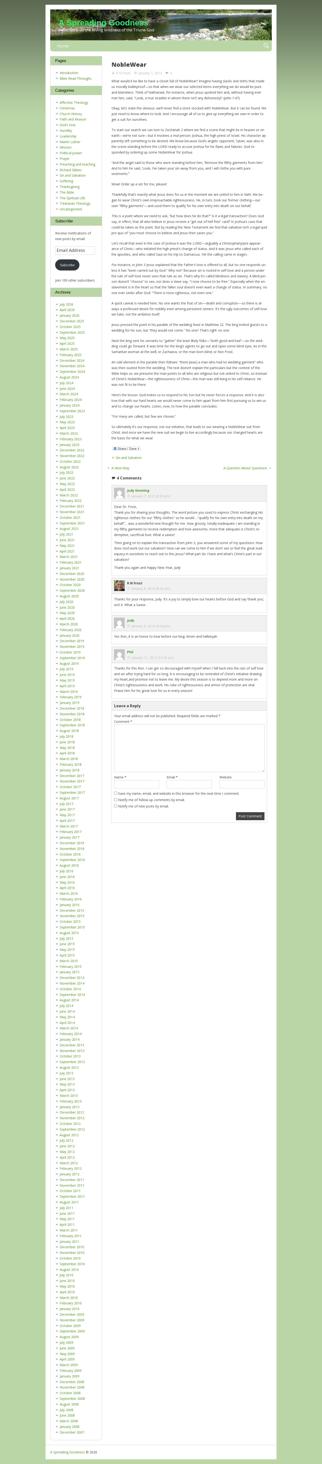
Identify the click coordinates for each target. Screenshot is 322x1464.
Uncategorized (71, 209)
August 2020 (69, 596)
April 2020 (67, 618)
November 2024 (72, 366)
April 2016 (67, 888)
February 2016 (71, 899)
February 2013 (71, 1101)
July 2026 (66, 304)
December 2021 (72, 506)
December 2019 (72, 641)
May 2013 (67, 1084)
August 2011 (69, 1202)
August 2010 (69, 1269)
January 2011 (69, 1241)
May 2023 (67, 422)
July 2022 (66, 472)
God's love (68, 125)
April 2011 (67, 1224)
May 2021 (67, 545)
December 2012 (72, 1112)
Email (172, 777)
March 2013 (69, 1095)
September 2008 (72, 1398)
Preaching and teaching (77, 164)
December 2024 (72, 360)
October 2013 (70, 1056)
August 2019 (69, 663)
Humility (66, 130)
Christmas (67, 108)
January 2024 (69, 405)
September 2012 (72, 1129)
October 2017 (70, 787)
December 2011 (72, 1179)
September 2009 (72, 1331)
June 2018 (67, 742)
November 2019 (72, 646)
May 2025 (67, 338)
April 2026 (67, 310)
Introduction (69, 73)
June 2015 (67, 944)
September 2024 (72, 371)
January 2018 (69, 770)
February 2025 (71, 355)
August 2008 (69, 1404)
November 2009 (72, 1320)
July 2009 (66, 1342)
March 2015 (69, 961)
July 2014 (66, 1005)
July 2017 (66, 804)
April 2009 (67, 1359)
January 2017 (69, 837)
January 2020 (69, 635)
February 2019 (71, 697)
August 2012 (69, 1135)
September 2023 (72, 411)
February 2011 (71, 1236)
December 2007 (72, 1432)
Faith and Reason (73, 119)
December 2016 (72, 843)
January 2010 (69, 1308)
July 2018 (66, 736)
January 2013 (69, 1107)
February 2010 (71, 1303)
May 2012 (67, 1151)
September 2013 (72, 1062)
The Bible (67, 192)
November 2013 (72, 1050)
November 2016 (72, 848)
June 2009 (67, 1348)
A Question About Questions (245, 468)
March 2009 (69, 1365)
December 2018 (72, 708)
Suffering (66, 181)
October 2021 (70, 517)
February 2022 (71, 500)
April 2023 (67, 427)
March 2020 (69, 624)
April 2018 (67, 753)
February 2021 (71, 562)
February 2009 (71, 1370)
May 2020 (67, 613)
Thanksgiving (69, 186)
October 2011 (70, 1191)
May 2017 (67, 815)
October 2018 (70, 719)
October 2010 (70, 1258)
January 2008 (69, 1426)
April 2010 (67, 1292)
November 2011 (72, 1185)
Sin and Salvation (129, 457)
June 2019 (67, 674)
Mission (65, 147)
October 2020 (70, 584)
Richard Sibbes (71, 170)
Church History (71, 114)
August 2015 (69, 933)
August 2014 (69, 1000)
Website (225, 777)
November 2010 (72, 1252)
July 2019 (66, 669)
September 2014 (72, 994)
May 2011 (67, 1219)
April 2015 (67, 955)
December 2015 (72, 910)
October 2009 (70, 1325)
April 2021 (67, 551)
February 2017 (71, 831)
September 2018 (72, 725)
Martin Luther (70, 142)
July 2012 (66, 1140)
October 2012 (70, 1123)
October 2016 (70, 854)
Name (120, 777)
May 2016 (67, 882)
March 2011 (69, 1230)
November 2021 (72, 512)
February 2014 (71, 1033)
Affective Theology (74, 102)
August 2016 (69, 865)
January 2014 (69, 1039)
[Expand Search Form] (266, 45)
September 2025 (72, 332)
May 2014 (67, 1017)
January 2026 (69, 315)
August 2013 (69, 1067)
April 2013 (67, 1090)
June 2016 (67, 876)
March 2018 (69, 759)
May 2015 (67, 949)
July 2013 (66, 1073)
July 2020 (66, 601)
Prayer (65, 158)
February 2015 (71, 966)
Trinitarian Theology (75, 203)
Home (63, 46)
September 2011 (72, 1196)
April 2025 (67, 343)
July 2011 (66, 1208)
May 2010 (67, 1286)
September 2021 (72, 523)
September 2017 (72, 792)
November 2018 (72, 714)
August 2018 (69, 730)
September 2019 (72, 658)
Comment (123, 721)
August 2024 (69, 377)
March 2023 (69, 433)
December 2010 (72, 1247)
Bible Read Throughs (75, 78)
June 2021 (67, 540)
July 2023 (66, 416)
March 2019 (69, 691)
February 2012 (71, 1168)
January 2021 (69, 568)
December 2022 (72, 450)
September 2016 (72, 859)
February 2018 (71, 764)
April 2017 (67, 820)
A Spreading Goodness (103, 22)
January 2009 (69, 1376)
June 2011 (67, 1213)
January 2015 (69, 972)
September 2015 (72, 927)
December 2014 (72, 977)
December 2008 (72, 1382)
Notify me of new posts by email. (143, 806)
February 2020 (71, 630)
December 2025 (72, 321)
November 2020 (72, 579)
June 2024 (67, 388)
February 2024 (71, 399)
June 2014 (67, 1011)
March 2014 (69, 1028)
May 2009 (67, 1354)
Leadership (68, 136)
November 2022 (72, 455)
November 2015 (72, 916)
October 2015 (70, 921)
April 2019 (67, 686)
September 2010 (72, 1264)
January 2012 (69, 1174)
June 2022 (67, 478)
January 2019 (69, 702)
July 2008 (66, 1410)
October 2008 (70, 1393)
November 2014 (72, 983)
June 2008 (67, 1415)
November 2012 (72, 1118)
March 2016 (69, 893)
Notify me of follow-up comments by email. (151, 800)
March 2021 (69, 556)
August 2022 (69, 467)
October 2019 (70, 652)
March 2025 (69, 349)
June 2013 (67, 1079)
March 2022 (69, 495)
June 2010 (67, 1280)
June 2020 (67, 607)
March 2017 (69, 826)
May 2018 (67, 747)
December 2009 (72, 1314)
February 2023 (71, 439)
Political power (71, 153)
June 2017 (67, 809)
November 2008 (72, 1387)
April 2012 (67, 1157)
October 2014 (70, 989)
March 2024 (69, 394)
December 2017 (72, 776)
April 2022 (67, 489)
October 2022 (70, 461)
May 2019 (67, 680)
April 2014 (67, 1022)
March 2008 (69, 1421)
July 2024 (66, 383)
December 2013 (72, 1045)
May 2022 (67, 484)
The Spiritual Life (72, 198)
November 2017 (72, 781)
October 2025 (70, 326)
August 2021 (69, 528)
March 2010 (69, 1297)
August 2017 (69, 798)
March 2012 (69, 1163)
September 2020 (72, 590)
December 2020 (72, 573)
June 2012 (67, 1146)
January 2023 (69, 444)
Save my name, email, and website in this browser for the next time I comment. (178, 793)
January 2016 (69, 905)
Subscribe (67, 265)
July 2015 (66, 938)
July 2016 (66, 871)
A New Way (120, 468)
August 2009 (69, 1337)
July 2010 (66, 1275)
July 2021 (66, 534)
